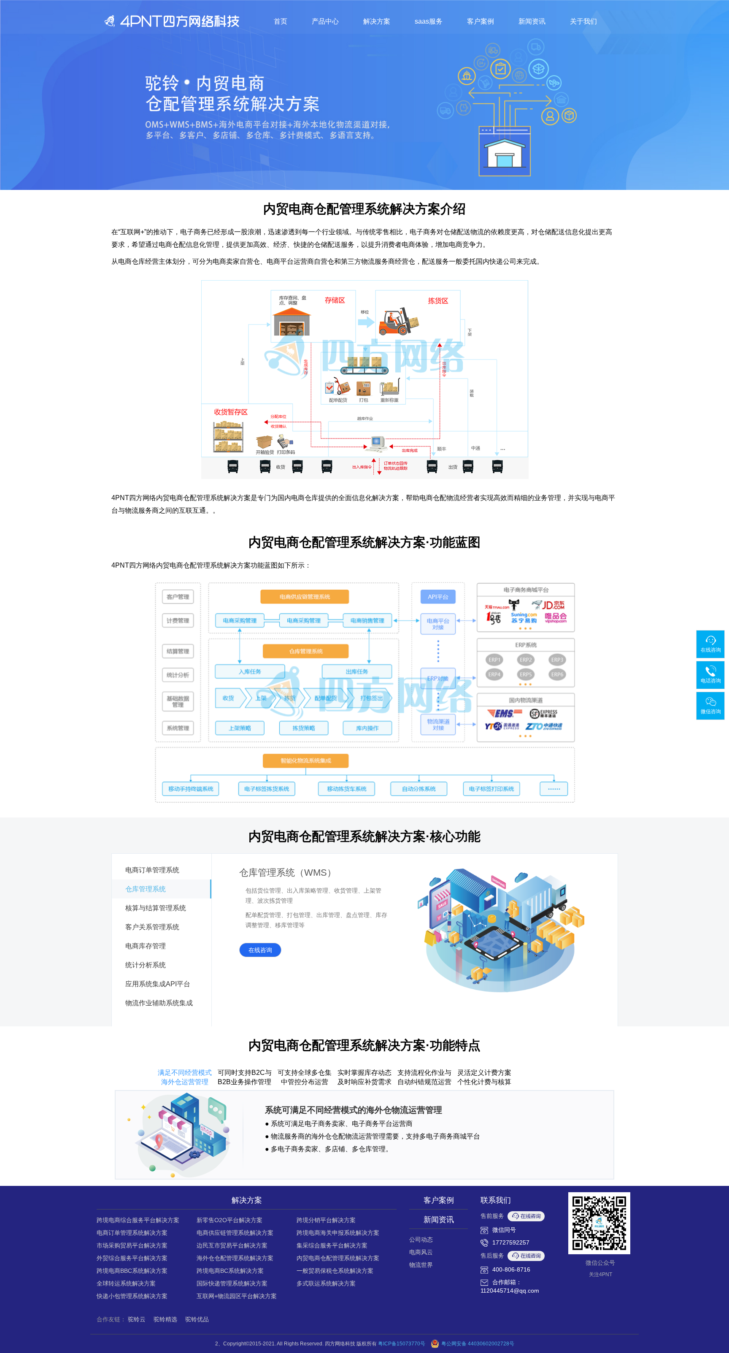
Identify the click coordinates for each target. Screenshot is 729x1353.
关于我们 (583, 21)
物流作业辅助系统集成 (159, 1003)
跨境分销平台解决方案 (326, 1220)
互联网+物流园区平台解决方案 (237, 1296)
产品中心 (325, 21)
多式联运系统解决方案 (326, 1283)
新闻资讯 (531, 21)
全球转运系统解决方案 (126, 1283)
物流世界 (421, 1264)
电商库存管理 (145, 946)
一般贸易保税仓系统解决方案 (335, 1270)
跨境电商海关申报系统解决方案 (338, 1232)
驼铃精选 (165, 1319)
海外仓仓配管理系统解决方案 (235, 1258)
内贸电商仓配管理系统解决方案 (338, 1258)
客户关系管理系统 (152, 927)
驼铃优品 (197, 1319)
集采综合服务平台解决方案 (332, 1245)
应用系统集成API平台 (157, 984)
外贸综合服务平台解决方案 (132, 1258)
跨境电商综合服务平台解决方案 (138, 1220)
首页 (280, 21)
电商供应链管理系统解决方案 (235, 1232)
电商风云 (421, 1252)
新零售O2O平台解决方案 (229, 1220)
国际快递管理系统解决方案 (232, 1283)
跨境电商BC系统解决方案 (230, 1270)
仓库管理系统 (145, 889)
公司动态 (421, 1239)
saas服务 (429, 21)
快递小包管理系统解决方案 (132, 1296)
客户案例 (480, 21)
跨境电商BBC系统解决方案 (132, 1270)
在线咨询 (260, 950)
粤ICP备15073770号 (401, 1344)
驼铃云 (137, 1319)
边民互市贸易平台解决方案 (232, 1245)
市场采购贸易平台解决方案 (132, 1245)
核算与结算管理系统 (155, 908)
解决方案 (376, 21)
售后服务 (492, 1255)
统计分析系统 (145, 965)
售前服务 (492, 1215)
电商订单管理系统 (152, 870)
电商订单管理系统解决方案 (132, 1232)
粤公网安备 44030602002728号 (477, 1344)
